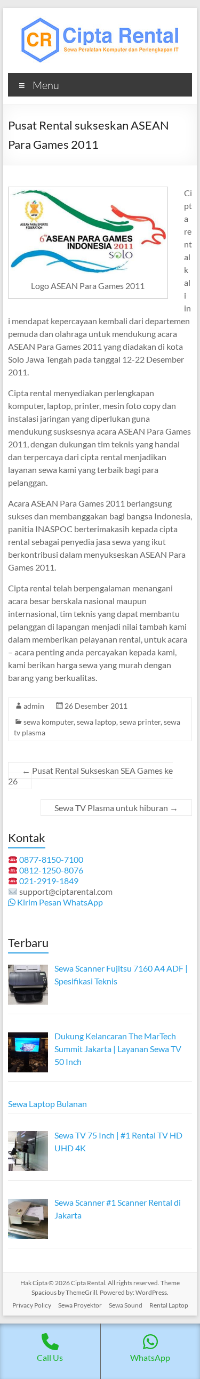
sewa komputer (48, 721)
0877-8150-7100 (51, 859)
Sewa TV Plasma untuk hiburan (116, 808)
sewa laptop (96, 721)
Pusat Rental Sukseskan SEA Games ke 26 (90, 775)
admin (33, 705)
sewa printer (140, 721)
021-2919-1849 (48, 881)
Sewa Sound (125, 1305)
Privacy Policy (31, 1305)
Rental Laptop (168, 1305)
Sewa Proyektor (80, 1305)
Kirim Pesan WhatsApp (59, 902)
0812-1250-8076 (51, 870)
